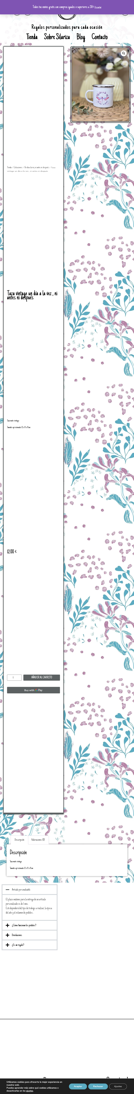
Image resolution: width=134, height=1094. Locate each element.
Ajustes (118, 1086)
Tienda (32, 37)
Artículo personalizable (21, 889)
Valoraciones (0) (38, 840)
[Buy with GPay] (33, 690)
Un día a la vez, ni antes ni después (36, 167)
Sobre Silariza (57, 37)
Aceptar (78, 1086)
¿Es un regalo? (18, 945)
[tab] (19, 840)
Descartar (98, 7)
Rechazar (98, 1086)
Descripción (19, 840)
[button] (29, 889)
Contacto (100, 37)
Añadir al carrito (41, 677)
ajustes (29, 1090)
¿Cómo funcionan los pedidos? (24, 925)
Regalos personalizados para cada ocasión (67, 28)
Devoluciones (17, 935)
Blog (80, 37)
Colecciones (18, 167)
